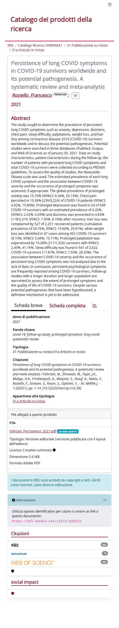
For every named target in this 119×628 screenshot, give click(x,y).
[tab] (95, 306)
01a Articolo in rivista (28, 50)
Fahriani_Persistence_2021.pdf (32, 431)
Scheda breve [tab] (28, 305)
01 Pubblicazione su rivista (87, 45)
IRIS (10, 45)
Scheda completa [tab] (68, 306)
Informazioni (25, 500)
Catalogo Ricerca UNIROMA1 (40, 45)
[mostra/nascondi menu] (110, 4)
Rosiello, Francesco (32, 95)
